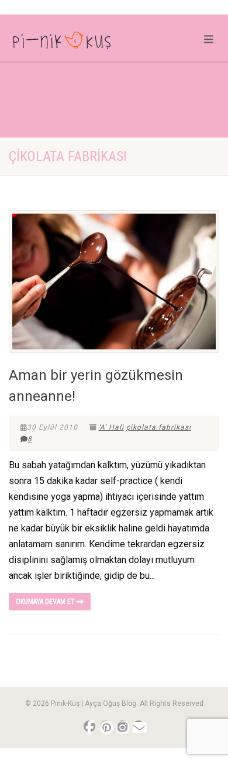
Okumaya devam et (46, 602)
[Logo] (76, 42)
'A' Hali (111, 427)
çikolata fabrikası (158, 427)
